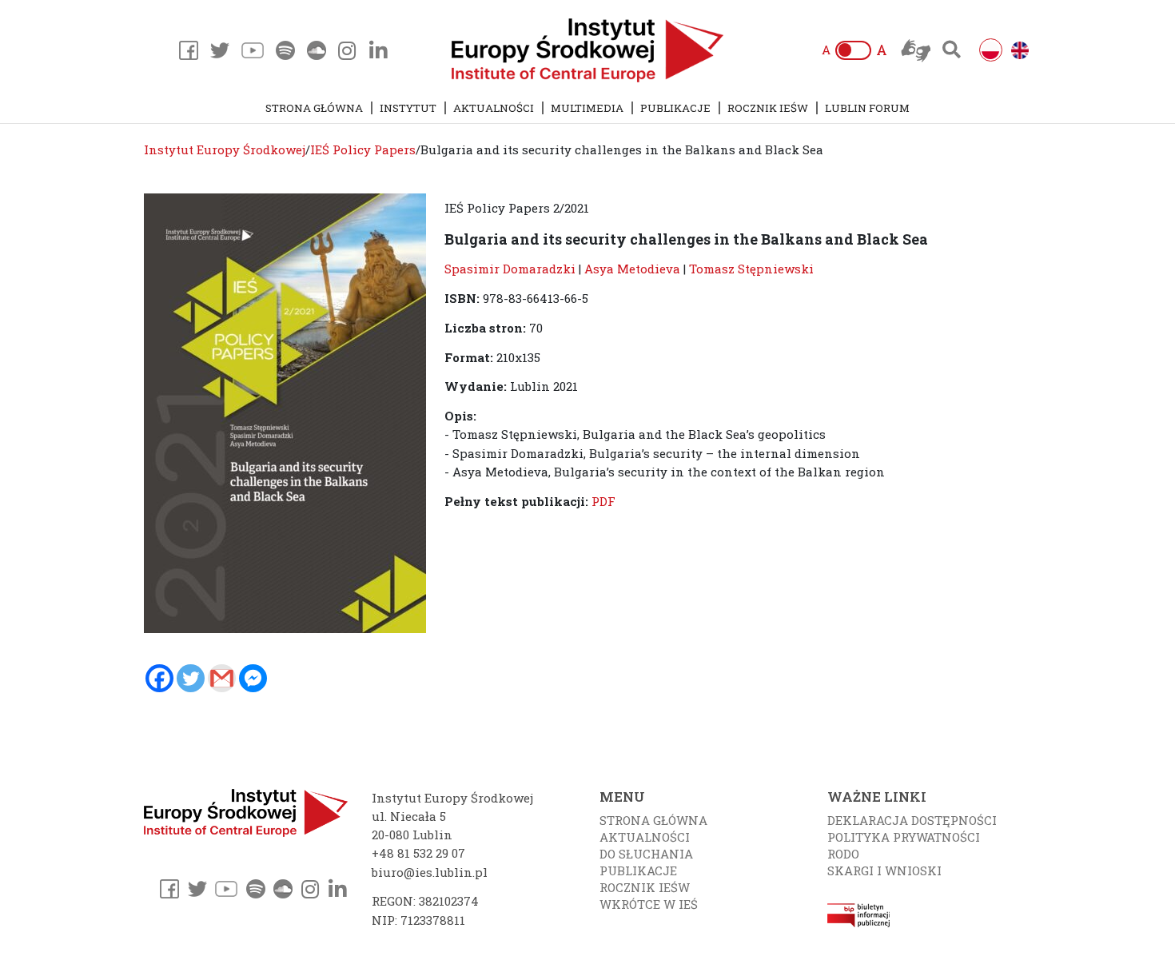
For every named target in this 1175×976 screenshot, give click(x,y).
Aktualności (493, 108)
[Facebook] (159, 678)
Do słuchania (646, 854)
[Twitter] (191, 678)
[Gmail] (222, 678)
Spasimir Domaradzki (510, 269)
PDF (603, 501)
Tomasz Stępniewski (751, 269)
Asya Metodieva (632, 269)
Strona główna (314, 108)
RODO (843, 854)
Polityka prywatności (903, 837)
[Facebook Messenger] (253, 678)
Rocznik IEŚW (767, 108)
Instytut (408, 108)
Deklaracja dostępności (912, 820)
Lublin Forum (867, 108)
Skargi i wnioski (884, 870)
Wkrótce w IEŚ (648, 904)
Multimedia (587, 108)
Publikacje (675, 108)
